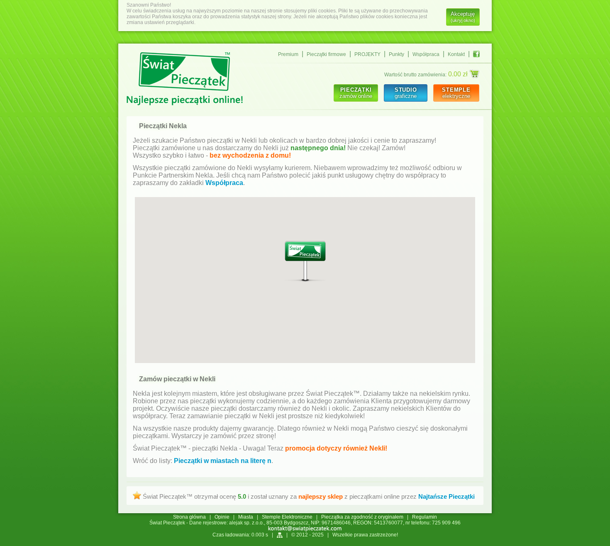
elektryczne (456, 93)
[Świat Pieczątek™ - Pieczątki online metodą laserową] (185, 79)
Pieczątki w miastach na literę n (222, 460)
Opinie (222, 517)
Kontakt (456, 54)
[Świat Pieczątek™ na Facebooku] (476, 54)
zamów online (355, 93)
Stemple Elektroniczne (287, 517)
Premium (288, 54)
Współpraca (425, 54)
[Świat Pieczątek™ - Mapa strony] (280, 535)
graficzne (406, 93)
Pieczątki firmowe (326, 54)
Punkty (396, 54)
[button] (305, 261)
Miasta (245, 517)
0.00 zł (458, 74)
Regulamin (424, 517)
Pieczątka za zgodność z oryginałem (362, 517)
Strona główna (189, 517)
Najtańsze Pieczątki (446, 496)
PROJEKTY (367, 54)
